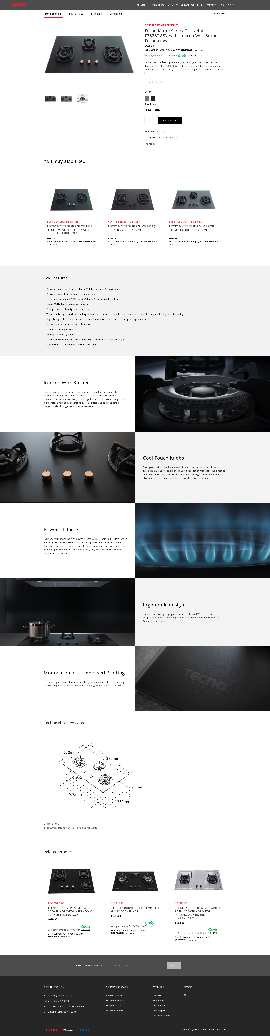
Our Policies (159, 1005)
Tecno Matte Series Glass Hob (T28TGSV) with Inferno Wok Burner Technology (69, 230)
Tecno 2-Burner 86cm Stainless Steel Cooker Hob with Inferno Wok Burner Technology (198, 913)
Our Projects (159, 1010)
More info (192, 55)
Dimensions (116, 13)
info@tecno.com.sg (61, 995)
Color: (148, 91)
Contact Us (159, 995)
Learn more (199, 50)
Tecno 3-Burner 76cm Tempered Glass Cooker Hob (135, 909)
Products (140, 4)
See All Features (153, 82)
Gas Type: (151, 103)
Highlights (96, 13)
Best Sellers (172, 137)
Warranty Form (114, 995)
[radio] (147, 98)
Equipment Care (114, 1005)
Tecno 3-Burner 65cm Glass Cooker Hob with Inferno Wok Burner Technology (71, 911)
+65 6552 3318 (61, 1000)
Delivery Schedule (115, 1000)
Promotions (158, 4)
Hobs (162, 137)
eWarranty (211, 4)
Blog (199, 4)
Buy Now (220, 13)
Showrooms (187, 4)
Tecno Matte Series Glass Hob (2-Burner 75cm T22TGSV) (132, 228)
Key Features (76, 13)
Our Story (173, 4)
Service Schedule (114, 1010)
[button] (89, 58)
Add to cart (169, 120)
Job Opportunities (162, 1015)
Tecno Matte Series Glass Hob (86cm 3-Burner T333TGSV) (191, 228)
